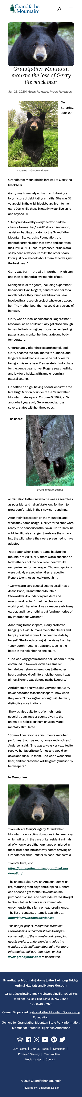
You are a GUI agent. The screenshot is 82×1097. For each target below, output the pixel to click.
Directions (59, 1048)
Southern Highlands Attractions (48, 1027)
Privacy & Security (29, 1054)
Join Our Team (40, 1048)
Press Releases (61, 91)
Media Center (33, 1059)
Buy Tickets (20, 1048)
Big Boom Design (49, 1087)
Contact (50, 1059)
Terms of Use (52, 1054)
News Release (38, 91)
